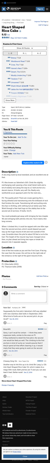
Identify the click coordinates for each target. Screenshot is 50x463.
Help (4, 400)
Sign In (40, 9)
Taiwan (28, 20)
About (4, 397)
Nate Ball (14, 121)
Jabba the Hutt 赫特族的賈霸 (22, 89)
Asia (23, 20)
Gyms (4, 404)
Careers (5, 445)
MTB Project (30, 400)
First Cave (20, 22)
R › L (25, 53)
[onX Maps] (7, 427)
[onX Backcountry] (9, 3)
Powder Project (31, 410)
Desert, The (15, 72)
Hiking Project (30, 404)
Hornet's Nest (16, 68)
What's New (6, 410)
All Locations (6, 20)
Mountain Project (31, 397)
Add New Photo (41, 276)
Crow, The (15, 65)
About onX (5, 441)
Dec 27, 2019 (28, 372)
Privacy (36, 460)
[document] (25, 453)
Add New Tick (18, 153)
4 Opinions (7, 132)
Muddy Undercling (18, 75)
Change (12, 150)
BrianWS (14, 118)
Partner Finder (7, 407)
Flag (45, 323)
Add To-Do (22, 137)
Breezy (13, 58)
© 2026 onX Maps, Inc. (19, 460)
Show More (9, 100)
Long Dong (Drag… (9, 22)
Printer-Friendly (8, 385)
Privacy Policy (17, 451)
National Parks (30, 414)
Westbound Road (18, 61)
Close (25, 456)
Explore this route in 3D (32, 163)
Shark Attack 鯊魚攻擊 (19, 86)
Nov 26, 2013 (14, 319)
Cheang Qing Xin (10, 361)
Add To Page (42, 25)
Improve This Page (40, 21)
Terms (30, 460)
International (16, 20)
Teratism (14, 79)
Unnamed (15, 82)
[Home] (12, 9)
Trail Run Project (31, 407)
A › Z (39, 53)
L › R (10, 53)
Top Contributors (7, 414)
